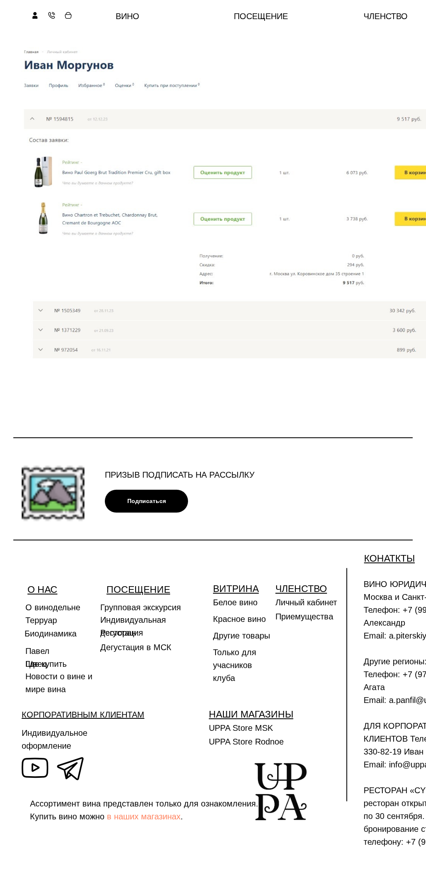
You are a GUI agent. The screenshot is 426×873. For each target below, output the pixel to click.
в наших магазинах (144, 816)
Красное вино (239, 619)
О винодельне (52, 607)
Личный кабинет (306, 602)
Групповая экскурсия (140, 607)
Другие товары (241, 635)
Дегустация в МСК (135, 647)
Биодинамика (51, 633)
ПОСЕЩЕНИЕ (261, 16)
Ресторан (118, 632)
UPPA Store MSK (241, 727)
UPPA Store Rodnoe (246, 741)
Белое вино (235, 602)
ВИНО (127, 16)
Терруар (41, 620)
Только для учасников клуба (234, 665)
